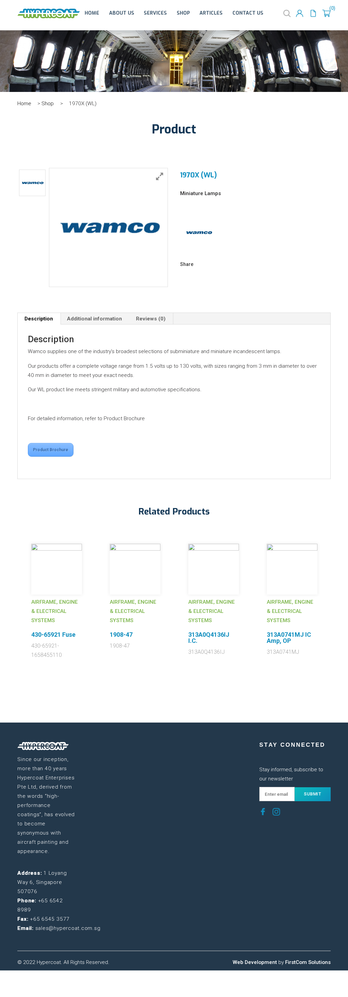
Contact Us (247, 13)
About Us (121, 13)
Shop (183, 13)
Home (92, 13)
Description (38, 319)
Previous (12, 590)
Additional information (94, 319)
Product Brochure (50, 449)
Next (335, 590)
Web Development (255, 962)
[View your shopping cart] (326, 13)
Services (155, 13)
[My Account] (299, 13)
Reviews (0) (151, 319)
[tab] (39, 319)
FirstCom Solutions (308, 962)
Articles (211, 13)
